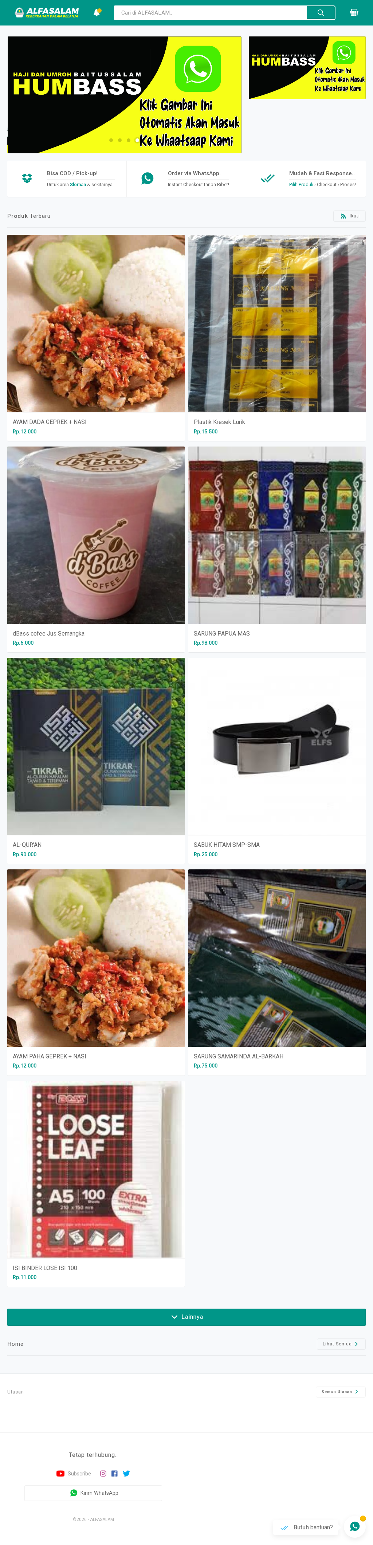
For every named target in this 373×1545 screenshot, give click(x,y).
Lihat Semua (338, 1344)
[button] (111, 140)
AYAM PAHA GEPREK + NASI (49, 1056)
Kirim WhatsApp (98, 1493)
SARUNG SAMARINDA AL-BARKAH (238, 1056)
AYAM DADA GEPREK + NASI (50, 421)
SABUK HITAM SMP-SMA (227, 844)
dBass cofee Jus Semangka (49, 633)
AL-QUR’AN (27, 844)
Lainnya (191, 1316)
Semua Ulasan (338, 1391)
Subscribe (78, 1474)
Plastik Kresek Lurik (219, 421)
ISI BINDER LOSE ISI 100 (45, 1268)
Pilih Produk (301, 184)
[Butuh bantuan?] (355, 1527)
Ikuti (354, 216)
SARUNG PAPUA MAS (222, 633)
